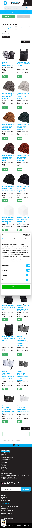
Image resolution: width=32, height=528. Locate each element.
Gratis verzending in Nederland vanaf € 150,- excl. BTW (15, 475)
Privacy (3, 460)
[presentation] (3, 31)
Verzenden (4, 462)
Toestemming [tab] (5, 239)
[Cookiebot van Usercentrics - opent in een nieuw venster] (23, 235)
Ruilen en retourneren (6, 459)
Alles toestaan (16, 287)
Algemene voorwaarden (7, 457)
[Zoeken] (26, 8)
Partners (3, 470)
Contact (3, 456)
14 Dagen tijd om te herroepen (9, 478)
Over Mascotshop (5, 452)
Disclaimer (3, 465)
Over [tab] (26, 239)
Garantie (3, 464)
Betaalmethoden (5, 469)
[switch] (28, 270)
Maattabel (3, 467)
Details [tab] (16, 239)
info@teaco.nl (5, 503)
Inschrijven (26, 489)
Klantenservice (4, 454)
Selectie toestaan (16, 292)
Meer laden (16, 434)
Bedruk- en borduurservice (17, 12)
